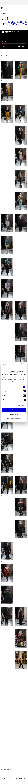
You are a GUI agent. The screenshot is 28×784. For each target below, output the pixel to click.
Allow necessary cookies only (14, 418)
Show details (21, 405)
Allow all (14, 409)
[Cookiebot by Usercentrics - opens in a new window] (20, 364)
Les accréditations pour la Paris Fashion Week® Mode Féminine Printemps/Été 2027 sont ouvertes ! (12, 2)
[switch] (24, 391)
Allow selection (14, 414)
